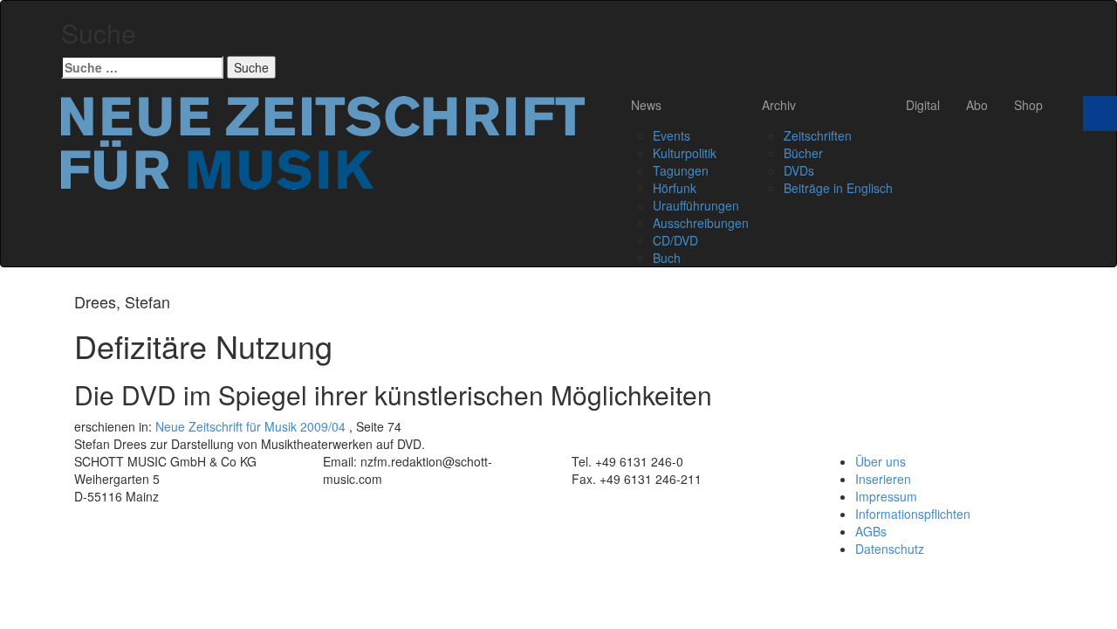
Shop (1028, 105)
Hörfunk (674, 188)
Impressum (886, 496)
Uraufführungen (696, 205)
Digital (923, 105)
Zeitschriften (818, 135)
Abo (977, 105)
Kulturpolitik (684, 153)
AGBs (871, 531)
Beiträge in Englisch (838, 188)
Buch (667, 257)
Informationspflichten (912, 513)
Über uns (880, 461)
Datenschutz (889, 548)
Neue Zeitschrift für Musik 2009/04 (250, 426)
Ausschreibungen (701, 223)
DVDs (799, 170)
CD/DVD (675, 240)
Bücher (803, 153)
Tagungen (681, 170)
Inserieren (883, 478)
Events (671, 135)
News (646, 105)
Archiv (779, 105)
